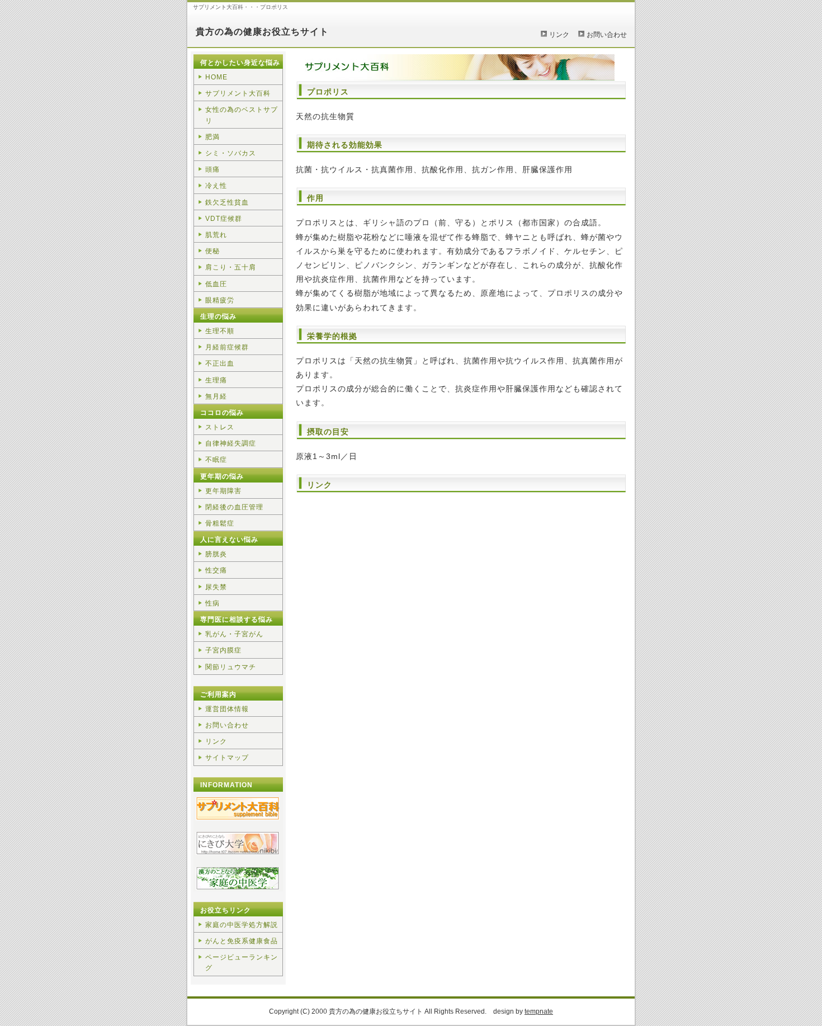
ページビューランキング (241, 962)
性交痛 (216, 570)
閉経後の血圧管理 (234, 507)
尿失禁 (216, 587)
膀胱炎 (216, 554)
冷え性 (216, 186)
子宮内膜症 (223, 650)
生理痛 (216, 380)
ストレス (219, 427)
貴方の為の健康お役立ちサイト (262, 31)
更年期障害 (223, 491)
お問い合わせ (607, 35)
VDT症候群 (223, 219)
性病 (212, 603)
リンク (559, 35)
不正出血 (219, 363)
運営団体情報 (227, 709)
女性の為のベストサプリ (241, 115)
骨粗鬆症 (219, 523)
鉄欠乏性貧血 (227, 202)
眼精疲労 (219, 300)
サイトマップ (227, 758)
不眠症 (216, 460)
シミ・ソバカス (230, 153)
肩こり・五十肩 (230, 267)
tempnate (539, 1011)
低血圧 (216, 284)
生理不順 (219, 331)
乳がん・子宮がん (234, 634)
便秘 (212, 251)
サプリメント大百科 (238, 93)
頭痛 (212, 169)
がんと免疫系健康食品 (241, 941)
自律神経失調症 (230, 443)
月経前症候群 (227, 347)
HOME (216, 77)
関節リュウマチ (230, 667)
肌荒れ (216, 235)
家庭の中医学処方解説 (241, 925)
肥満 (212, 137)
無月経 (216, 396)
